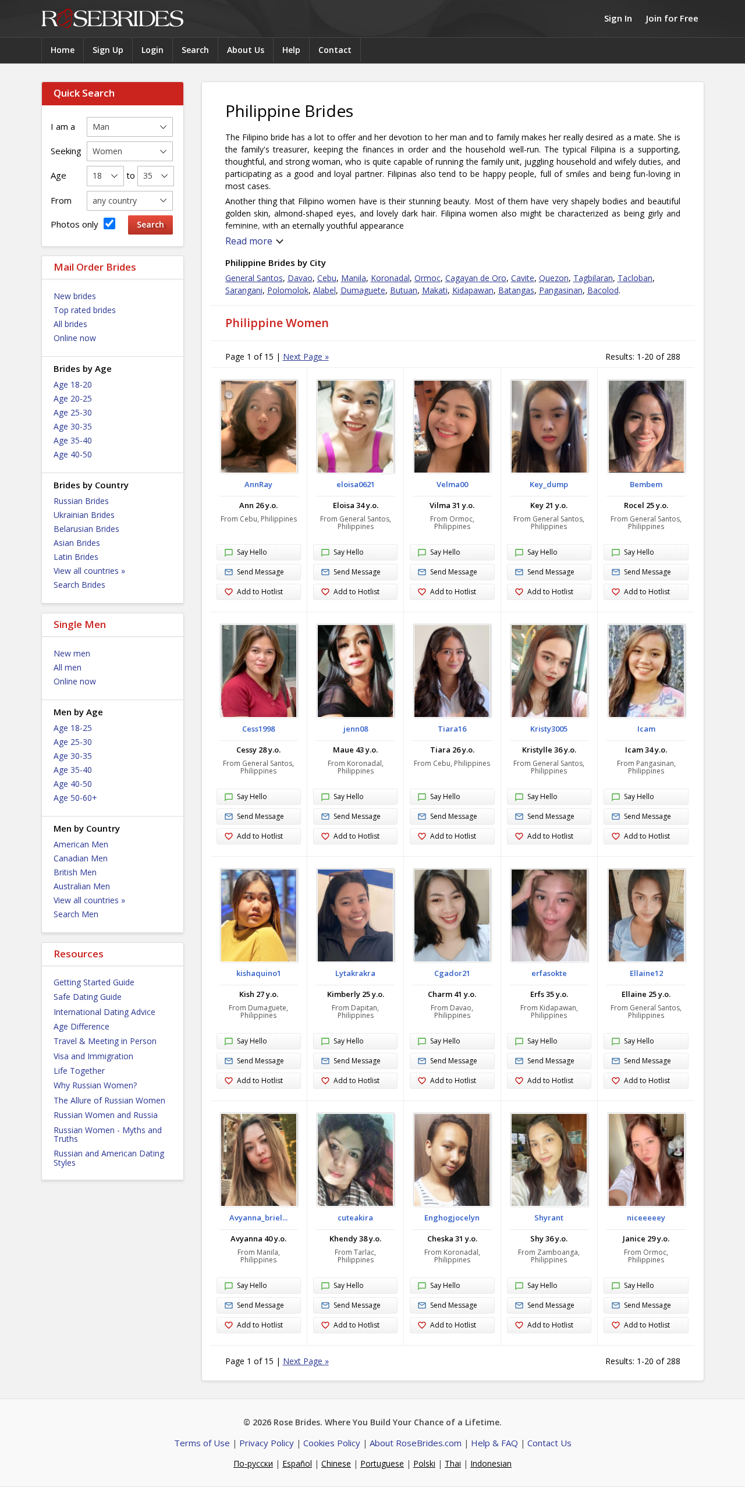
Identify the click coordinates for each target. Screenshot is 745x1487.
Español (297, 1463)
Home (62, 49)
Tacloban (635, 277)
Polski (424, 1463)
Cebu (326, 277)
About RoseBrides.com (416, 1443)
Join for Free (672, 18)
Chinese (336, 1463)
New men (72, 653)
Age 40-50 (73, 454)
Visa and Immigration (93, 1056)
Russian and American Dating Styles (109, 1157)
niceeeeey (646, 1217)
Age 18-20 (73, 384)
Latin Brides (76, 556)
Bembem (646, 484)
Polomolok (287, 290)
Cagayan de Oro (475, 277)
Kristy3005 (548, 728)
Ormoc (427, 277)
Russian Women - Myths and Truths (108, 1134)
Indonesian (491, 1463)
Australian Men (82, 886)
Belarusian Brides (86, 528)
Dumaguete (362, 290)
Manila (353, 277)
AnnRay (258, 484)
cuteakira (355, 1217)
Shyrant (548, 1217)
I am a (63, 126)
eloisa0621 (355, 484)
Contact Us (549, 1443)
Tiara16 (452, 728)
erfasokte (549, 973)
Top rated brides (85, 309)
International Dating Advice (104, 1011)
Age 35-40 (73, 440)
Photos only (76, 224)
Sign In (618, 18)
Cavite (522, 277)
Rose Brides (112, 19)
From (61, 200)
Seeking (66, 151)
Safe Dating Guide (88, 996)
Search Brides (79, 584)
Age (58, 175)
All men (67, 667)
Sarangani (243, 290)
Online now (75, 337)
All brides (70, 323)
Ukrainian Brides (84, 514)
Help (291, 49)
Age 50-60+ (75, 797)
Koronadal (390, 277)
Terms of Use (202, 1443)
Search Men (76, 914)
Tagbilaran (593, 277)
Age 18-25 (73, 727)
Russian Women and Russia (106, 1114)
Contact (335, 49)
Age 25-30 (73, 412)
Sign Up (108, 49)
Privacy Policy (266, 1443)
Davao (300, 277)
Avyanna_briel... (258, 1217)
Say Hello (252, 552)
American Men (81, 844)
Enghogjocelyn (452, 1217)
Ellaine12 (646, 973)
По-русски (253, 1463)
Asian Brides (77, 542)
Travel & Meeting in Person (105, 1040)
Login (152, 49)
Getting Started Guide (94, 982)
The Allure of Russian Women (109, 1100)
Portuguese (382, 1463)
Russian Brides (81, 500)
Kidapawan (473, 290)
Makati (435, 290)
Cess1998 (258, 728)
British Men (75, 872)
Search (195, 49)
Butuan (403, 290)
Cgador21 (452, 973)
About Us (245, 49)
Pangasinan (561, 290)
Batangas (516, 290)
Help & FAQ (494, 1443)
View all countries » (89, 570)
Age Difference (81, 1026)
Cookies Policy (331, 1443)
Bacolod (603, 290)
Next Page (306, 356)
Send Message (260, 572)
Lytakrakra (355, 973)
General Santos (254, 277)
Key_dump (549, 484)
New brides (75, 295)
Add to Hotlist (260, 592)
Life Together (79, 1070)
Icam (646, 728)
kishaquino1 (258, 973)
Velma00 (452, 484)
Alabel (324, 290)
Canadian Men (81, 858)
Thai (453, 1463)
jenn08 (355, 728)
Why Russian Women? (95, 1085)
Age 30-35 (73, 426)
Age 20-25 (73, 398)
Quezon (554, 277)
